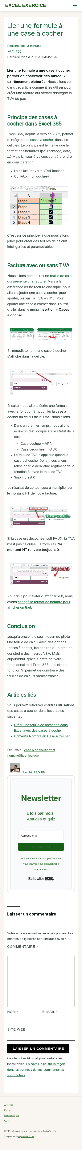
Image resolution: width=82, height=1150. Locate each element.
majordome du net (26, 1136)
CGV (6, 1121)
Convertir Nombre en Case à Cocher (42, 736)
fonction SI (27, 411)
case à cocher (34, 750)
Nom (13, 1012)
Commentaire (22, 946)
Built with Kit (41, 878)
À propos (8, 1105)
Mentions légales (11, 1115)
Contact (7, 1110)
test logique (30, 755)
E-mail (50, 1012)
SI (20, 755)
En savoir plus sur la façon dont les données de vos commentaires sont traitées (36, 1069)
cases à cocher (42, 140)
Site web (16, 1029)
